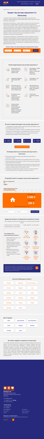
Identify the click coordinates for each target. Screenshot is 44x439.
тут (23, 28)
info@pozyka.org (8, 398)
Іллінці (32, 293)
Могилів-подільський (33, 283)
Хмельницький (20, 320)
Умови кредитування (24, 1)
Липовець (20, 298)
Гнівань (32, 303)
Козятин (9, 288)
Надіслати (36, 50)
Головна (18, 1)
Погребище (8, 303)
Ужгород (9, 330)
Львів (8, 325)
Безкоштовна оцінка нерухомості (22, 146)
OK (13, 419)
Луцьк (20, 330)
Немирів (32, 298)
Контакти (31, 3)
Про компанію (31, 1)
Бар (32, 288)
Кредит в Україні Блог (25, 3)
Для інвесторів (37, 1)
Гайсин (20, 293)
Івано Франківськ (32, 320)
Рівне (8, 320)
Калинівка (8, 298)
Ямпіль (20, 308)
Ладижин (20, 288)
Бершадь (9, 293)
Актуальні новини (37, 4)
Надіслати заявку (34, 211)
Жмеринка (20, 283)
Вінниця (9, 283)
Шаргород (8, 308)
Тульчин (20, 303)
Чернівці (20, 325)
